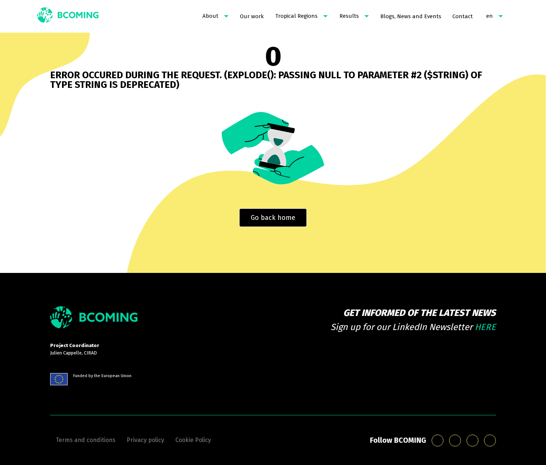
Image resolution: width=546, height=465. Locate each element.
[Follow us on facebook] (472, 440)
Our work (252, 16)
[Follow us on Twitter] (490, 440)
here (485, 327)
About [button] (210, 16)
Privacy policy (145, 439)
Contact (462, 16)
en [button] (489, 16)
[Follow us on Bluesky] (437, 440)
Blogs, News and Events (410, 16)
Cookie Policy (193, 439)
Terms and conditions (86, 439)
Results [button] (349, 16)
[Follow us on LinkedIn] (455, 440)
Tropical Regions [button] (296, 16)
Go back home (273, 218)
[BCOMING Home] (67, 16)
